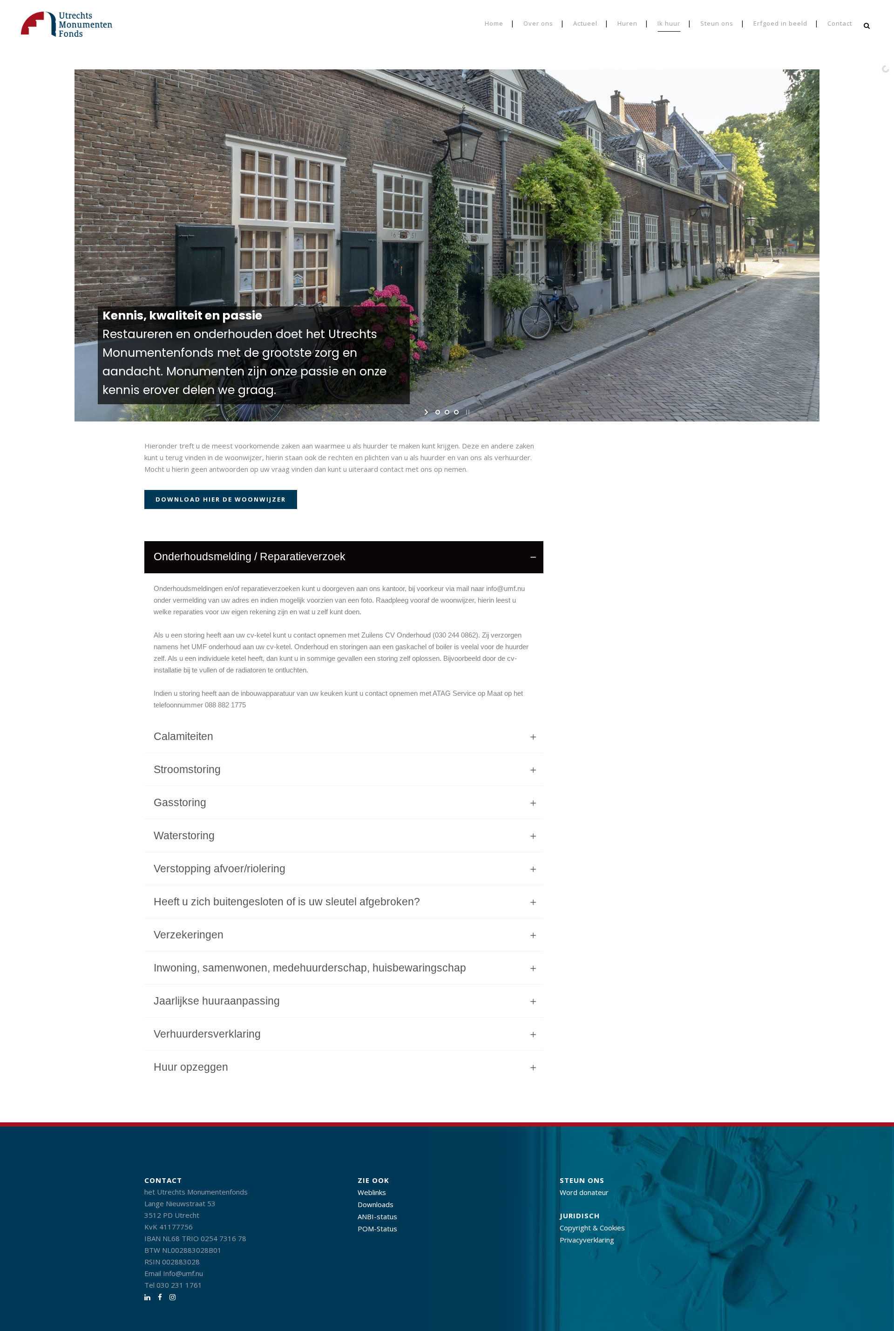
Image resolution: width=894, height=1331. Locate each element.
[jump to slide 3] (456, 412)
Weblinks (372, 1192)
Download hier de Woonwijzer (221, 499)
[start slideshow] (427, 412)
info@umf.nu (505, 588)
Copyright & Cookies (592, 1227)
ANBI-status (377, 1216)
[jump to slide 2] (447, 412)
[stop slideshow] (467, 412)
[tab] (343, 557)
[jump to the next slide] (879, 242)
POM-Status (377, 1228)
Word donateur (584, 1192)
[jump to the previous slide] (15, 242)
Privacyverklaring (587, 1239)
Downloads (375, 1204)
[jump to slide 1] (437, 412)
